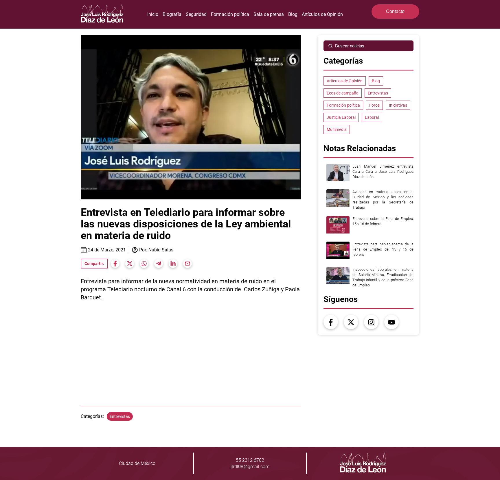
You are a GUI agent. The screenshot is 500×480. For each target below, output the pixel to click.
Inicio (152, 14)
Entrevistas (120, 416)
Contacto (395, 11)
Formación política (230, 14)
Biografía (172, 14)
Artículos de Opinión (322, 14)
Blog (292, 14)
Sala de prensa (268, 14)
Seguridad (196, 14)
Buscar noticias (349, 45)
